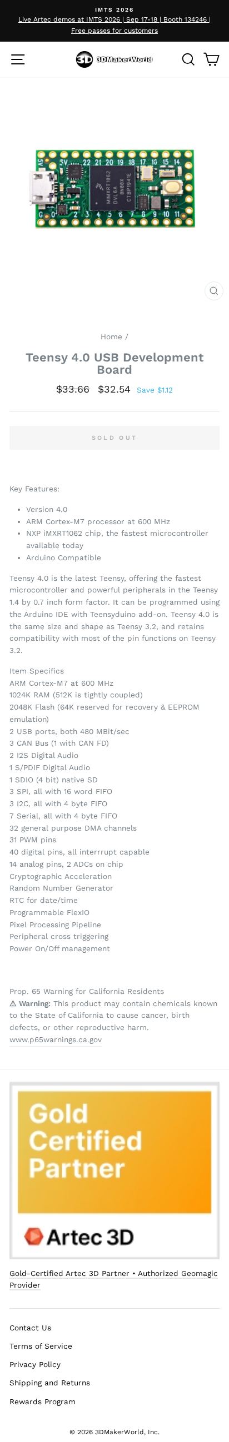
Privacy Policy (35, 1364)
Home (111, 336)
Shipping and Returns (49, 1382)
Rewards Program (42, 1401)
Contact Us (30, 1327)
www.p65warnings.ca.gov (55, 1039)
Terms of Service (40, 1345)
